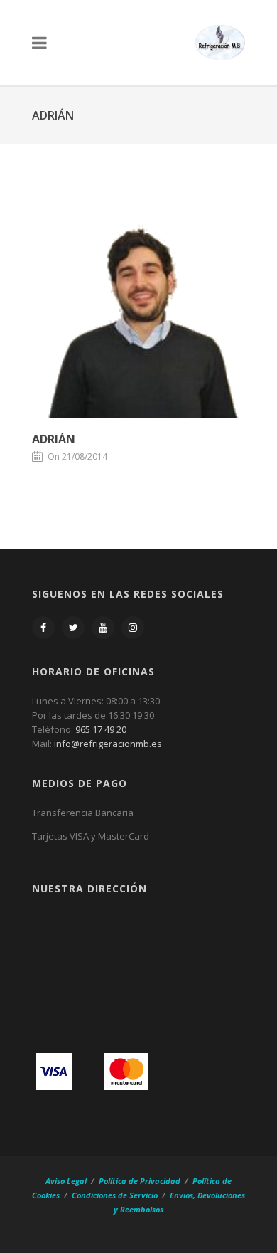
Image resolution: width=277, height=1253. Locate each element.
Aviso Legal (67, 1180)
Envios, (182, 1195)
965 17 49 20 (100, 729)
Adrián (53, 439)
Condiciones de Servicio (115, 1195)
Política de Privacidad (139, 1180)
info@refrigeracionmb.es (108, 743)
